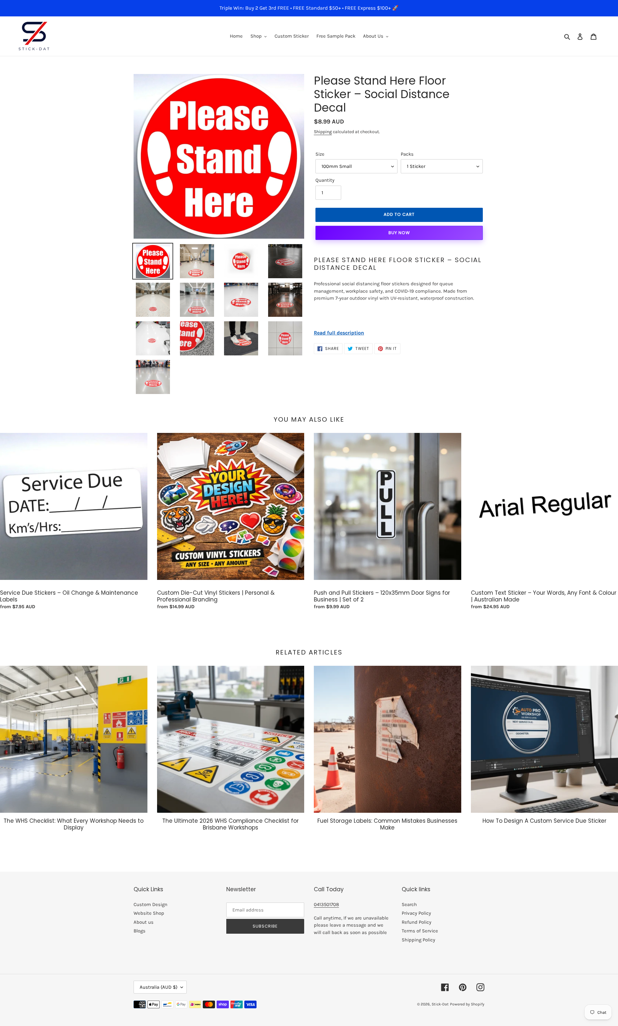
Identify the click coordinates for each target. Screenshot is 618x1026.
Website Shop (149, 913)
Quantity (324, 180)
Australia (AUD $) (158, 987)
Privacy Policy (416, 913)
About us (144, 922)
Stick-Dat (440, 1004)
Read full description (339, 333)
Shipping (323, 131)
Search (409, 904)
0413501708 (326, 904)
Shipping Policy (418, 940)
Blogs (139, 931)
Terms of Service (420, 931)
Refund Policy (416, 922)
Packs (407, 154)
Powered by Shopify (467, 1004)
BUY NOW (399, 233)
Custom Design (150, 904)
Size (319, 154)
